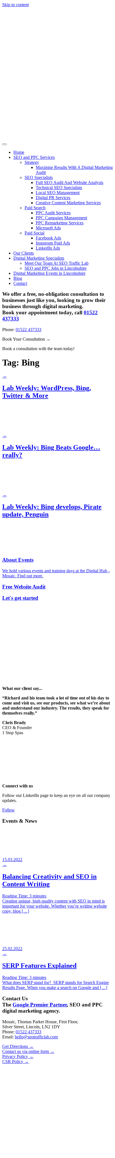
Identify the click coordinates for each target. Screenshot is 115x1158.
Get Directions (17, 1046)
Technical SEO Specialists (59, 187)
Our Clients (23, 253)
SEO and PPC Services (34, 157)
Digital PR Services (53, 197)
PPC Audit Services (53, 212)
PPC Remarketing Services (59, 222)
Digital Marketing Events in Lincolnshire (49, 273)
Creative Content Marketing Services (68, 202)
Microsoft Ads (48, 227)
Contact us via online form (28, 1051)
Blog (17, 278)
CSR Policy (15, 1061)
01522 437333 (28, 329)
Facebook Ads (48, 238)
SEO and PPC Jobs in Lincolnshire (56, 268)
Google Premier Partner (40, 1005)
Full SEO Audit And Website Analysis (69, 182)
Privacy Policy (17, 1056)
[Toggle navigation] (4, 144)
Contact (20, 283)
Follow (8, 810)
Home (18, 152)
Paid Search (35, 207)
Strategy (32, 162)
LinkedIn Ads (48, 248)
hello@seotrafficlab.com (36, 1036)
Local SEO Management (58, 192)
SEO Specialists (39, 177)
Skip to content (15, 4)
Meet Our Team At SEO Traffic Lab (56, 263)
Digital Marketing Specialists (38, 258)
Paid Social (34, 233)
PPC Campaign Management (61, 217)
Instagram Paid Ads (53, 243)
